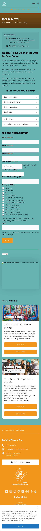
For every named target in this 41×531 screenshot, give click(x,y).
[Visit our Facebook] (6, 491)
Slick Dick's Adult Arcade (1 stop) (16, 215)
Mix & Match (20, 430)
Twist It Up (8, 112)
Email (7, 145)
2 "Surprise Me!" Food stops (14, 200)
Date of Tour (10, 162)
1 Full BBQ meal (10, 195)
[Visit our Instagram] (15, 491)
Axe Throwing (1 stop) (12, 212)
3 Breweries (9, 193)
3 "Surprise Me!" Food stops (14, 202)
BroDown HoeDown (11, 107)
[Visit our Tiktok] (22, 491)
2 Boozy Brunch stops (12, 207)
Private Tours (9, 430)
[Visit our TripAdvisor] (27, 491)
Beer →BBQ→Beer (10, 97)
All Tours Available (20, 505)
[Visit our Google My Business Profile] (10, 491)
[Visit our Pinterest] (19, 491)
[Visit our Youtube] (35, 491)
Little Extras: (9, 119)
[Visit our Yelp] (32, 491)
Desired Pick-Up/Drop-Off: (12, 177)
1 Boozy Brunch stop (12, 205)
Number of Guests (12, 170)
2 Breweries (9, 190)
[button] (38, 508)
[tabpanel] (20, 274)
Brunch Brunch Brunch (12, 102)
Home (20, 502)
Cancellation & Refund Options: (16, 124)
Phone (7, 154)
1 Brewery (8, 188)
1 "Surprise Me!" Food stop (14, 198)
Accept (20, 526)
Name (7, 137)
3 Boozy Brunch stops (12, 210)
